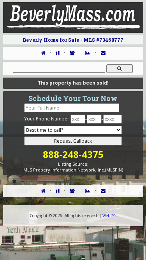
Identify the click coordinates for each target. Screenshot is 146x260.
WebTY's (109, 215)
